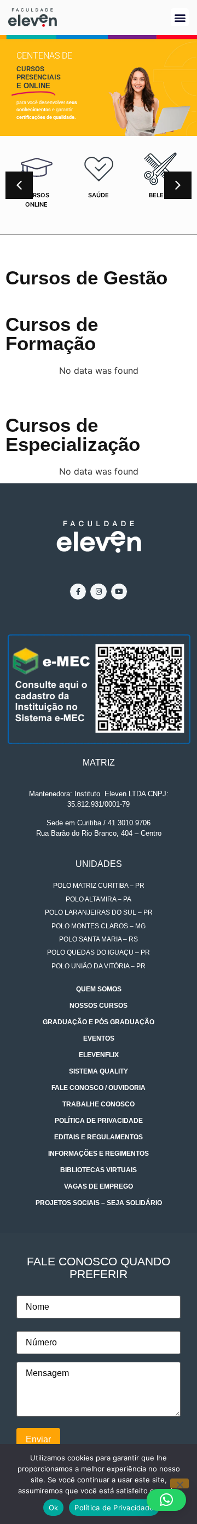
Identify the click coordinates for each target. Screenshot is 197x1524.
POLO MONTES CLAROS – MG (98, 926)
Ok (54, 1507)
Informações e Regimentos (98, 1153)
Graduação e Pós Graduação (98, 1022)
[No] (179, 1483)
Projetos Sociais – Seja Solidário (99, 1203)
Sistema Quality (98, 1071)
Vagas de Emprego (98, 1186)
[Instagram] (98, 591)
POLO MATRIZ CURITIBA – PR (98, 885)
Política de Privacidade (99, 1121)
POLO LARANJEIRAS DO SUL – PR (99, 912)
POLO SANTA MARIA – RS (98, 939)
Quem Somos (98, 989)
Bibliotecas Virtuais (98, 1170)
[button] (180, 17)
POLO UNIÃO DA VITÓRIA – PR (98, 966)
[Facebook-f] (77, 591)
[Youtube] (119, 591)
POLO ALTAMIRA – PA (98, 899)
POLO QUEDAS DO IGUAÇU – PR (98, 952)
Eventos (98, 1038)
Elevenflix (99, 1055)
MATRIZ (99, 762)
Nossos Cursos (98, 1005)
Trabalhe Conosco (98, 1104)
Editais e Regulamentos (98, 1137)
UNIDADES (99, 864)
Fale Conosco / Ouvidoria (98, 1088)
